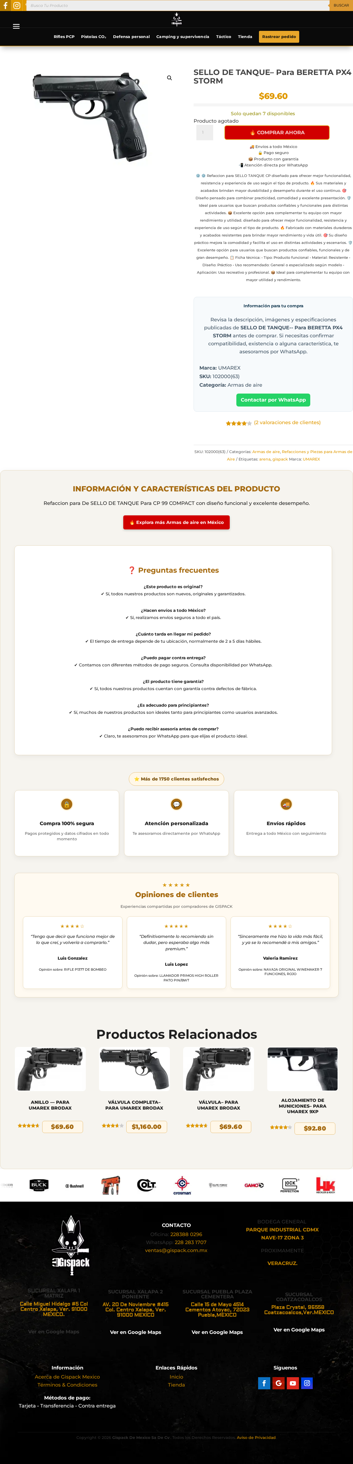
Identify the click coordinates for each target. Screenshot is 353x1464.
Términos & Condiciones (67, 1385)
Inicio (176, 1377)
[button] (170, 78)
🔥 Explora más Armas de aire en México (176, 522)
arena (265, 459)
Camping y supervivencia (182, 36)
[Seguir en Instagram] (307, 1383)
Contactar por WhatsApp (273, 400)
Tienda (245, 36)
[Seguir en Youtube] (293, 1383)
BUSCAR (341, 5)
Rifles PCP (64, 36)
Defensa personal (131, 36)
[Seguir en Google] (278, 1383)
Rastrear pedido (279, 36)
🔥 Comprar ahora (277, 133)
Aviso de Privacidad (256, 1437)
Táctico (223, 36)
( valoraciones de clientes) (287, 422)
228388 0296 (186, 1234)
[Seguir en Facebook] (264, 1383)
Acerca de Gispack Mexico (67, 1377)
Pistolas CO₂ (93, 36)
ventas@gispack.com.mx (176, 1250)
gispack (280, 459)
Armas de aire (266, 451)
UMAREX (311, 459)
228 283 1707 (191, 1242)
